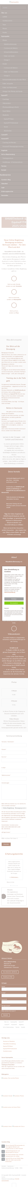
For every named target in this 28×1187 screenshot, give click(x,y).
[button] (14, 598)
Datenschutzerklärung (9, 592)
